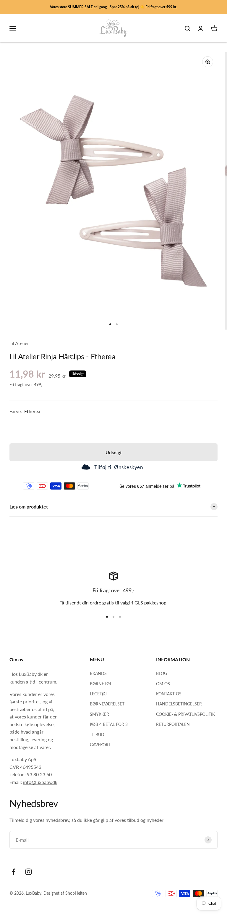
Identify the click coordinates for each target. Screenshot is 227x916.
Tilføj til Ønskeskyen (118, 467)
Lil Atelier (19, 343)
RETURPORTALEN (173, 724)
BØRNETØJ (100, 683)
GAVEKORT (100, 744)
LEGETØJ (98, 693)
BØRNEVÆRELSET (107, 703)
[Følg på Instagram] (29, 872)
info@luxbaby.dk (40, 782)
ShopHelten (76, 893)
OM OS (163, 683)
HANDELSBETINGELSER (179, 703)
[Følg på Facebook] (13, 872)
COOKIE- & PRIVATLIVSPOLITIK (185, 714)
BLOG (161, 673)
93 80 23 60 (39, 774)
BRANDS (98, 673)
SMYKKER (99, 714)
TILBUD (97, 734)
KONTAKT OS (168, 693)
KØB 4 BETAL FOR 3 (109, 724)
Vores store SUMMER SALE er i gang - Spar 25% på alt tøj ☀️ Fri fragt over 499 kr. (113, 7)
